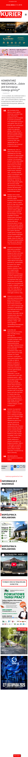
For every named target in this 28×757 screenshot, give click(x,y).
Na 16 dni (20, 476)
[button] (25, 14)
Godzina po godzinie (11, 476)
